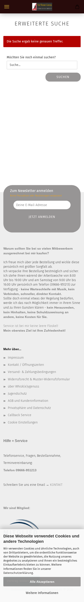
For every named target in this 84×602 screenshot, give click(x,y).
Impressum (16, 358)
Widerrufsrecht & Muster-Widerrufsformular (39, 379)
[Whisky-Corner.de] (42, 6)
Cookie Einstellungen (23, 422)
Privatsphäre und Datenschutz (29, 408)
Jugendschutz (17, 394)
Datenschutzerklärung (18, 573)
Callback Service (19, 415)
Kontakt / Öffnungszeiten (26, 365)
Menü (6, 6)
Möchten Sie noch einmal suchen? (31, 57)
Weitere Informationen (42, 593)
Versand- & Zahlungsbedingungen (32, 372)
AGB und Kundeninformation (28, 401)
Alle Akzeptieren (42, 581)
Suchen (62, 77)
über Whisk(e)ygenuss (23, 386)
